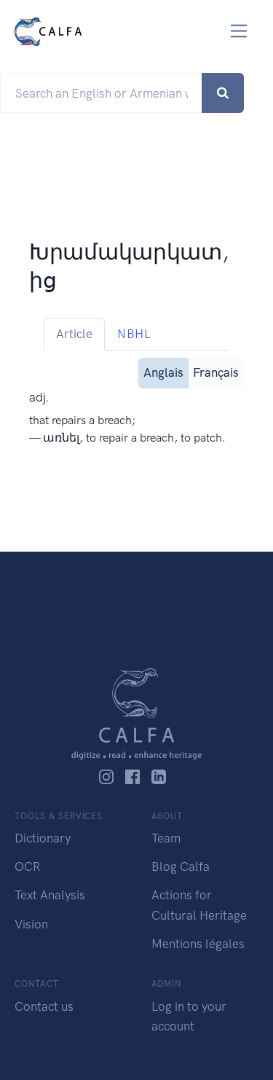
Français (216, 372)
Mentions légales (198, 943)
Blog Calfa (180, 866)
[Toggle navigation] (239, 31)
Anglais (163, 372)
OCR (27, 866)
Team (166, 838)
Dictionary (43, 838)
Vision (31, 924)
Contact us (44, 1006)
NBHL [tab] (134, 333)
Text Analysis (50, 895)
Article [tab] (74, 333)
